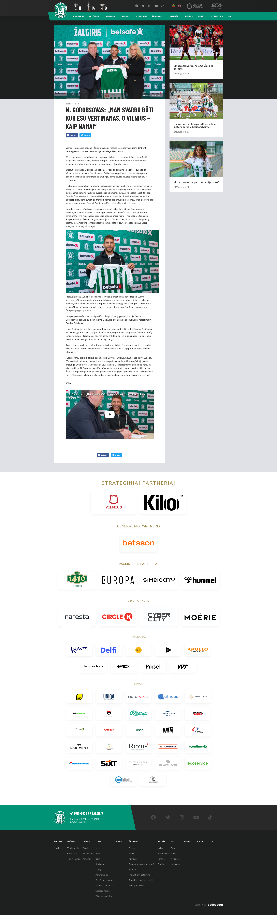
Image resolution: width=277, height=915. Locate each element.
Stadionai (100, 864)
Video (173, 853)
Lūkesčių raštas (103, 890)
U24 (230, 16)
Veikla (98, 853)
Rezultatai (72, 853)
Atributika (217, 16)
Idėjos (160, 848)
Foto (173, 848)
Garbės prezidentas (104, 880)
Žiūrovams (157, 16)
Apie (98, 848)
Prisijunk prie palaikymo (139, 875)
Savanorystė (163, 853)
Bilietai (202, 16)
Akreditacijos (177, 859)
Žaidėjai (86, 848)
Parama (161, 859)
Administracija (102, 875)
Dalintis (73, 135)
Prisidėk (174, 16)
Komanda (110, 16)
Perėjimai (87, 859)
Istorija (99, 859)
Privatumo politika (104, 896)
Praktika (161, 864)
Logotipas (175, 864)
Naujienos (78, 16)
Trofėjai (99, 869)
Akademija (141, 16)
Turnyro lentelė (74, 859)
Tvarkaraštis (73, 848)
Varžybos (94, 16)
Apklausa (133, 859)
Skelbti (87, 135)
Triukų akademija (136, 885)
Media (188, 16)
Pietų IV (132, 869)
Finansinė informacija (105, 885)
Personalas (88, 853)
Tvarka (132, 853)
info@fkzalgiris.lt (78, 822)
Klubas (125, 16)
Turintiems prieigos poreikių (141, 880)
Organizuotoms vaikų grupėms (143, 864)
